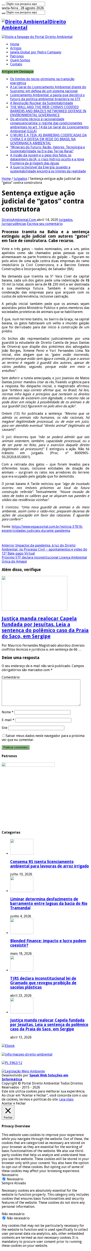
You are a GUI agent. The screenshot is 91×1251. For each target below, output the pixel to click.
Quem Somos (20, 60)
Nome (8, 712)
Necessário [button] (10, 1175)
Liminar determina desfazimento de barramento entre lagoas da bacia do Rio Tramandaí (48, 903)
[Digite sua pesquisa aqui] (3, 4)
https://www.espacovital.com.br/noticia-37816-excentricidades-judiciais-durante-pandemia (42, 529)
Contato (16, 64)
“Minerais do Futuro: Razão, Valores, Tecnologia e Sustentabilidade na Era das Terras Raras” (47, 149)
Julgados (20, 179)
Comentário (11, 677)
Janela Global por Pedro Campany (35, 52)
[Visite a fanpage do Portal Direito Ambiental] (37, 37)
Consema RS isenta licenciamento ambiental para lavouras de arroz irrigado (49, 864)
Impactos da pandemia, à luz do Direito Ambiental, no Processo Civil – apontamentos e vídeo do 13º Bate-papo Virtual (44, 549)
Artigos (15, 48)
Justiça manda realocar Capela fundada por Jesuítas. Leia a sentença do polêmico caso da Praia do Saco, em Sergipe (45, 627)
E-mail (8, 720)
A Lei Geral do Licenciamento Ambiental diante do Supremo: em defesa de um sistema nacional (48, 89)
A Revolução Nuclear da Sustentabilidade (41, 103)
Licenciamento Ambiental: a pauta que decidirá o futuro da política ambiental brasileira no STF (47, 97)
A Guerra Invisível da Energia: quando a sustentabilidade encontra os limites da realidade (48, 169)
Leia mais (66, 1099)
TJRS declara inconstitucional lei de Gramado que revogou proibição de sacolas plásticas (43, 983)
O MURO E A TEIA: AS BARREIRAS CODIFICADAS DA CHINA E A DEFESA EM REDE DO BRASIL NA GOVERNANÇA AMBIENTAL (48, 139)
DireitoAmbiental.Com (19, 220)
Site (4, 728)
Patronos (17, 56)
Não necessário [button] (13, 1214)
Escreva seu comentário (45, 224)
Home (14, 44)
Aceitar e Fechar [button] (14, 1103)
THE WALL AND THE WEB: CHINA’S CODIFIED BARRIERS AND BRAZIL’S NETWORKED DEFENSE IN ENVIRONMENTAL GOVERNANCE (48, 111)
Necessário (15, 1179)
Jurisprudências (14, 224)
